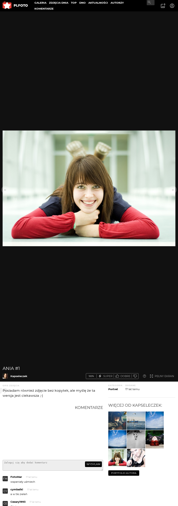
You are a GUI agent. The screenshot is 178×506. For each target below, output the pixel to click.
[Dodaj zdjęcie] (163, 5)
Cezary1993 (18, 501)
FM (5, 478)
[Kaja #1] (136, 458)
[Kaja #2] (136, 439)
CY (5, 491)
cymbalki (16, 489)
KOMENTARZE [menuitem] (44, 8)
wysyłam (93, 464)
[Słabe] (135, 376)
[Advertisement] (39, 431)
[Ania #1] (5, 376)
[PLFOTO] (15, 5)
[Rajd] (117, 421)
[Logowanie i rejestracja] (172, 5)
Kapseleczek (18, 376)
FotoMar (16, 477)
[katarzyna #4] (154, 439)
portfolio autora (123, 473)
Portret (113, 389)
